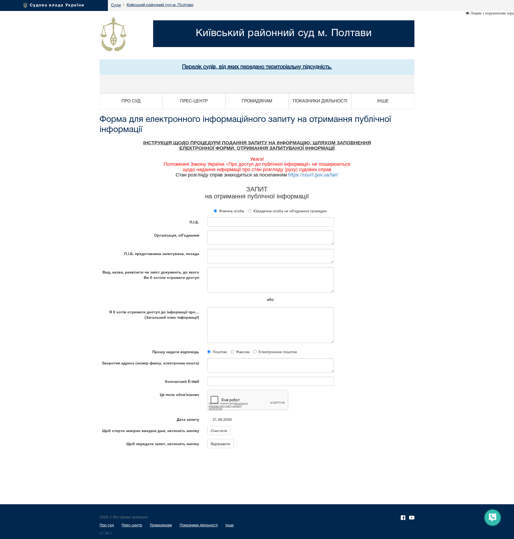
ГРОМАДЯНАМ (257, 101)
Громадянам (161, 525)
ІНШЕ (383, 101)
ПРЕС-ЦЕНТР (194, 101)
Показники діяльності (199, 525)
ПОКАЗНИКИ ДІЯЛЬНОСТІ (320, 101)
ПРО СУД (131, 101)
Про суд (107, 525)
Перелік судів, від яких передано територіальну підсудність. (257, 67)
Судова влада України (57, 5)
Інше (229, 525)
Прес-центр (132, 525)
